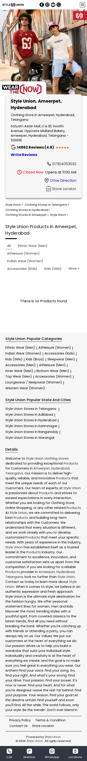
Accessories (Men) (20, 365)
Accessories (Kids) (60, 353)
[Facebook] (41, 4)
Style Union (30, 408)
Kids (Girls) (14, 359)
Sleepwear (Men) (61, 359)
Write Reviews (24, 154)
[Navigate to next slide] (81, 53)
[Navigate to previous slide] (5, 53)
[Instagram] (47, 4)
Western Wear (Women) (25, 388)
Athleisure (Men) (52, 365)
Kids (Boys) (35, 359)
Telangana (14, 473)
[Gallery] (43, 53)
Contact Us (18, 726)
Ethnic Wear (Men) (20, 347)
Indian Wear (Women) (23, 353)
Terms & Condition (50, 720)
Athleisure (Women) (54, 347)
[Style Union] (13, 5)
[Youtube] (53, 4)
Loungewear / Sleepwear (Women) (33, 382)
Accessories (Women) (53, 376)
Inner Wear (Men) (19, 371)
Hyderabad (60, 468)
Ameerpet (41, 468)
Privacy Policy (20, 720)
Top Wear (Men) (18, 376)
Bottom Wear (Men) (53, 371)
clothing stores (56, 458)
